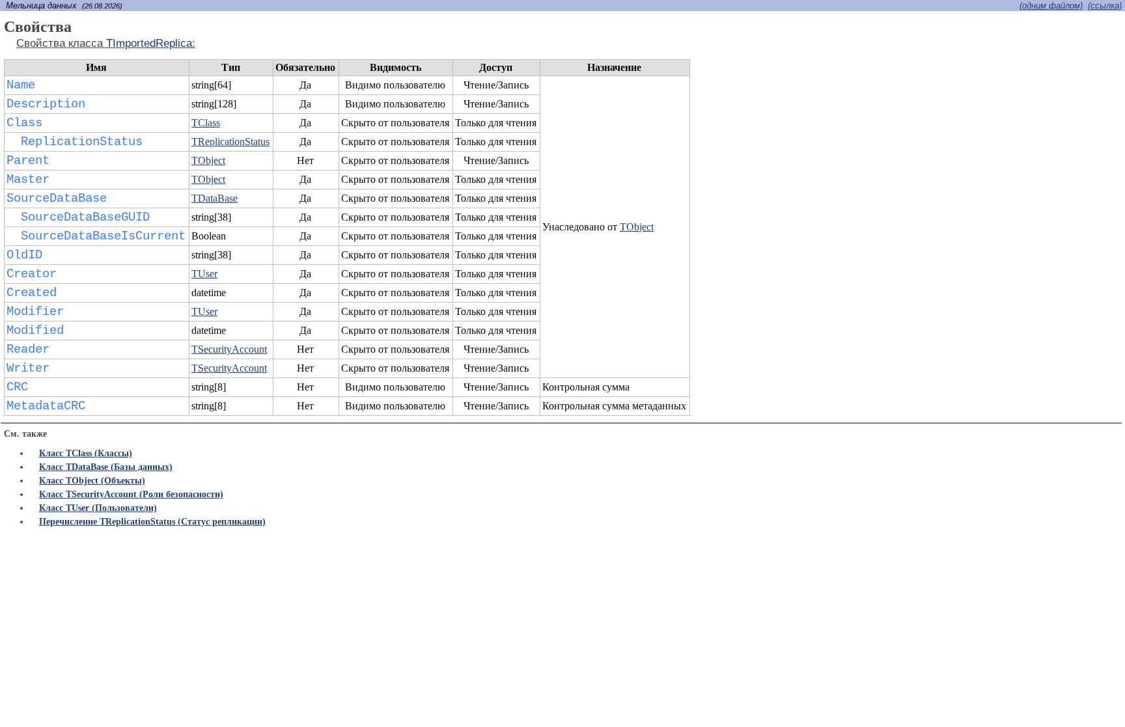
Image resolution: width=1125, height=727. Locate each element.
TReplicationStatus (230, 141)
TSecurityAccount (229, 349)
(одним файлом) (1051, 5)
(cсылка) (1105, 5)
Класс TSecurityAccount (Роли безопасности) (131, 494)
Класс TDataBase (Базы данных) (106, 467)
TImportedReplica (149, 43)
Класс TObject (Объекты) (92, 481)
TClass (205, 122)
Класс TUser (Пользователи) (98, 508)
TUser (204, 273)
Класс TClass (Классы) (85, 453)
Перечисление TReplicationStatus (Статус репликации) (152, 522)
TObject (637, 226)
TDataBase (214, 198)
